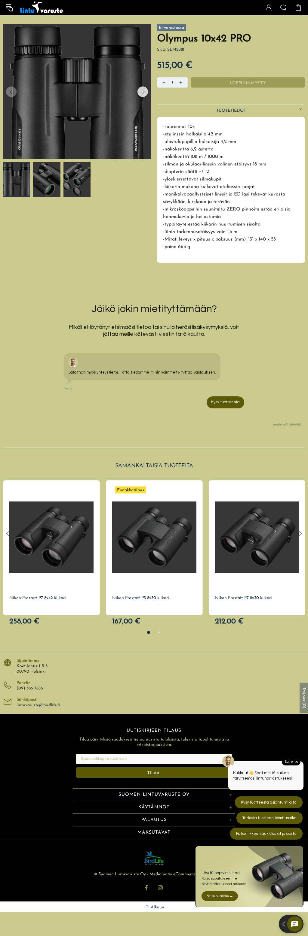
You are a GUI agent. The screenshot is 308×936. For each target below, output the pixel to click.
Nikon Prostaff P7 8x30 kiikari (243, 598)
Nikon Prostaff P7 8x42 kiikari (37, 598)
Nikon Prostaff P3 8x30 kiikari (140, 598)
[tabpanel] (51, 547)
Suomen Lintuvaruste (41, 7)
